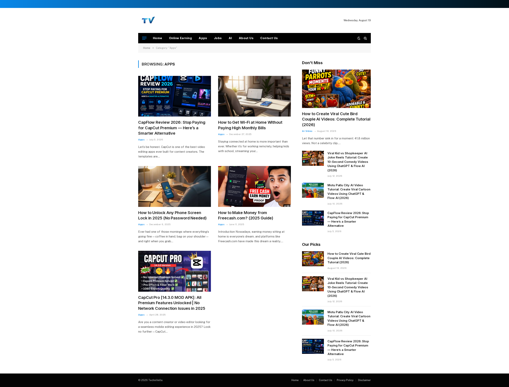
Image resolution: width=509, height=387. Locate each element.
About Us (246, 38)
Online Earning (180, 38)
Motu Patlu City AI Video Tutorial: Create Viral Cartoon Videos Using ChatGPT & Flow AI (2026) (348, 191)
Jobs (218, 38)
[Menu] (144, 38)
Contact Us (269, 38)
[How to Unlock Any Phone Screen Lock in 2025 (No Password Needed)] (174, 186)
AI (230, 38)
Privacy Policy (345, 380)
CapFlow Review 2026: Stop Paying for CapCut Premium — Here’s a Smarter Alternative (171, 127)
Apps (203, 38)
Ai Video (307, 131)
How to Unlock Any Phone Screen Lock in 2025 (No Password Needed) (172, 215)
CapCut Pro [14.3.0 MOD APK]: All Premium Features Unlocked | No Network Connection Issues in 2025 (171, 303)
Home (157, 38)
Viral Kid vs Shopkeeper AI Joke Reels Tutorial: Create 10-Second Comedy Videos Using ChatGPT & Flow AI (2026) (347, 161)
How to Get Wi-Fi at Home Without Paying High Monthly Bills (250, 125)
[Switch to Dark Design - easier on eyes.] (358, 38)
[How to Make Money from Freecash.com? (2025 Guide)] (254, 186)
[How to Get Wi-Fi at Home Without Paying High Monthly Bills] (254, 96)
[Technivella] (148, 20)
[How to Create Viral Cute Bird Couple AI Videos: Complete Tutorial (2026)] (336, 88)
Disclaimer (364, 380)
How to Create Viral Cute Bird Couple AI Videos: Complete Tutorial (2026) (336, 119)
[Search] (365, 38)
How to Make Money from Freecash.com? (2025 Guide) (245, 215)
